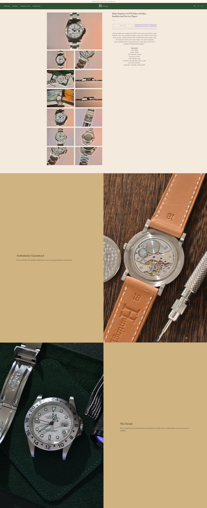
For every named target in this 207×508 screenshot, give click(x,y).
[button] (7, 6)
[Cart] (202, 6)
